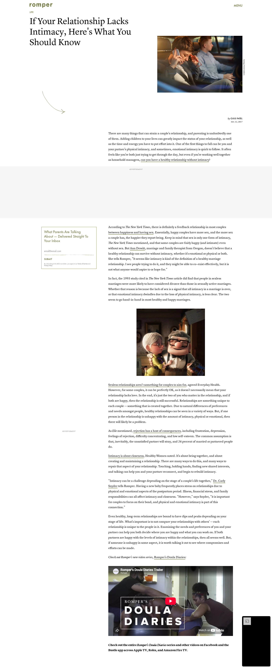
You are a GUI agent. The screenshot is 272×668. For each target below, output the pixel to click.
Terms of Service (83, 264)
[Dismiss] (266, 619)
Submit (48, 259)
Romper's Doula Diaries (169, 557)
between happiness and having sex (130, 232)
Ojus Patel (236, 118)
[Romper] (41, 5)
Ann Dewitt (137, 248)
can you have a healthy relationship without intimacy (175, 160)
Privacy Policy (48, 265)
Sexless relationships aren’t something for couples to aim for (147, 385)
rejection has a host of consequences (157, 431)
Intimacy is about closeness (126, 456)
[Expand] (245, 619)
